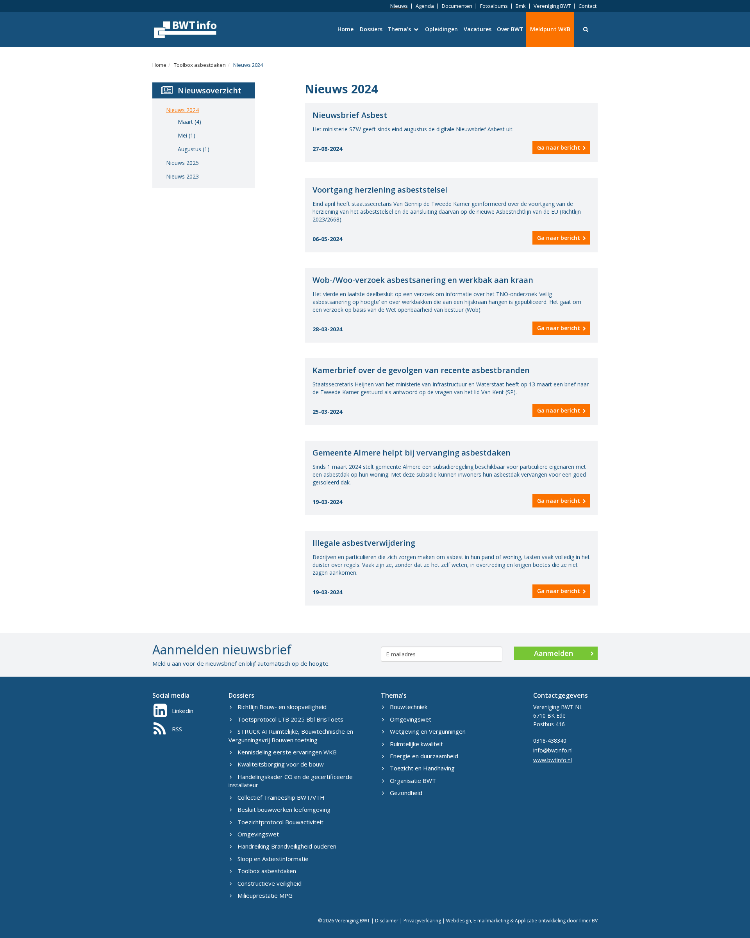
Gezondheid (406, 793)
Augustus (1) (193, 149)
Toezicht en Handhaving (422, 768)
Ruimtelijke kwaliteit (416, 744)
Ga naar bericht (558, 147)
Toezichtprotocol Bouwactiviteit (280, 822)
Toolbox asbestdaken (200, 64)
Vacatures (477, 29)
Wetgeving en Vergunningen (428, 731)
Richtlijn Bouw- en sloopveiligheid (282, 707)
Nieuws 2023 (182, 176)
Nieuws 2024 (248, 64)
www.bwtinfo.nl (552, 760)
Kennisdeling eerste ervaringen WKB (287, 752)
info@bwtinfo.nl (553, 750)
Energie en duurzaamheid (424, 756)
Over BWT (510, 29)
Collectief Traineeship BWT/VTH (281, 797)
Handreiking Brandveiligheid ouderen (287, 846)
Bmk (521, 5)
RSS (177, 729)
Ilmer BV (588, 920)
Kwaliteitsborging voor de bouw (281, 764)
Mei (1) (186, 135)
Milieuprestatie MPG (265, 895)
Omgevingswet (258, 834)
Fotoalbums (494, 5)
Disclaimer (386, 920)
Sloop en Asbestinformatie (273, 859)
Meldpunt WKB (550, 29)
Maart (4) (189, 121)
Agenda (425, 5)
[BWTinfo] (184, 29)
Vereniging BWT (552, 5)
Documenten (457, 5)
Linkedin (182, 711)
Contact (587, 5)
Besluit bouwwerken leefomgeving (284, 809)
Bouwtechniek (408, 707)
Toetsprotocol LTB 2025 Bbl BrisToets (290, 719)
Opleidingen (441, 29)
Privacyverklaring (422, 920)
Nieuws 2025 (182, 162)
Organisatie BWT (413, 780)
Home (346, 29)
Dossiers (371, 29)
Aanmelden (553, 653)
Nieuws (399, 5)
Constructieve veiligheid (270, 883)
